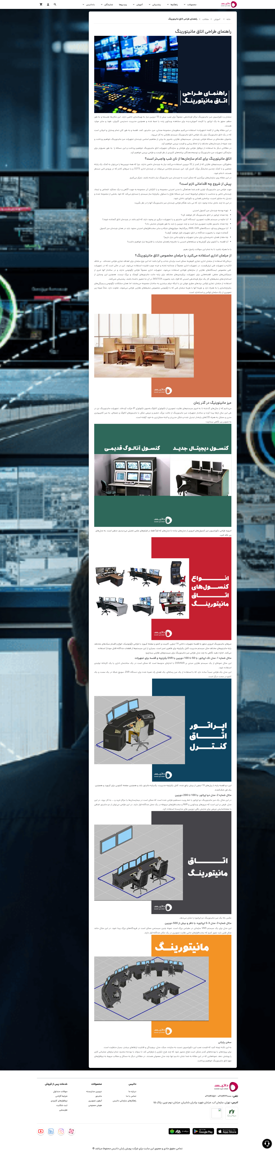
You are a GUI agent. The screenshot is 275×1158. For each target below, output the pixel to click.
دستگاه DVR (131, 671)
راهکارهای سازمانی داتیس (124, 1100)
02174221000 (224, 1096)
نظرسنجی (63, 1109)
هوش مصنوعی (95, 1105)
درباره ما (132, 1091)
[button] (55, 4)
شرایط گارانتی (61, 1095)
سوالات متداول (60, 1091)
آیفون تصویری (95, 1100)
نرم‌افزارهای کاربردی (59, 1100)
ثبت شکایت (61, 1105)
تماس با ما (131, 1095)
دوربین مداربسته (94, 1091)
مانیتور (98, 1095)
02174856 (210, 1096)
